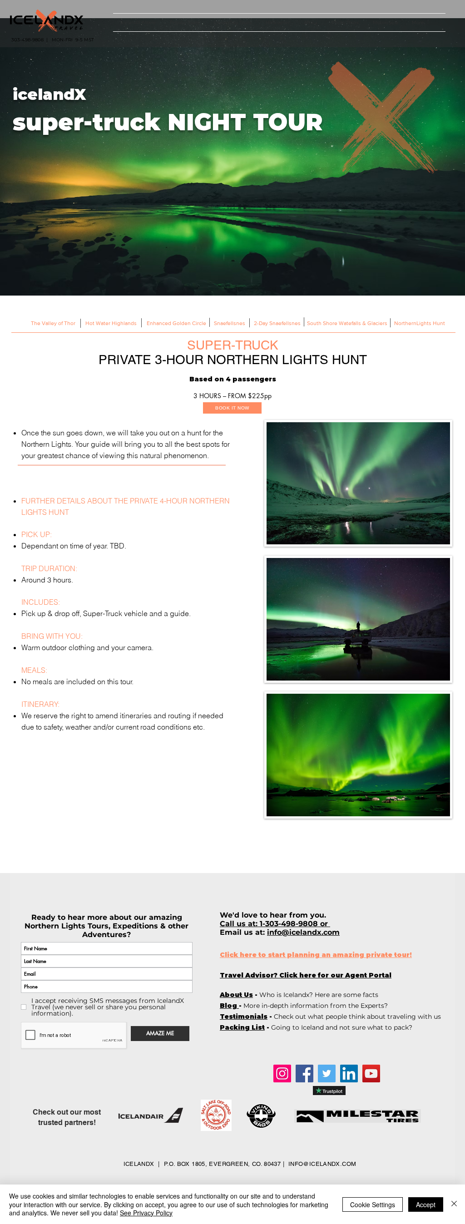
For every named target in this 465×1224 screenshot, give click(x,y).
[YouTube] (371, 1073)
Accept (425, 1204)
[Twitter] (327, 1073)
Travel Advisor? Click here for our (305, 975)
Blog (229, 1006)
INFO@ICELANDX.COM (322, 1163)
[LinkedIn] (349, 1073)
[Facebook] (304, 1073)
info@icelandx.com (303, 932)
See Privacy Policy (146, 1212)
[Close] (454, 1204)
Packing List (242, 1027)
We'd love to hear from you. (274, 915)
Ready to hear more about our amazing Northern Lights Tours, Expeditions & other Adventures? (106, 926)
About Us (236, 995)
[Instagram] (282, 1073)
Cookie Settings (372, 1204)
